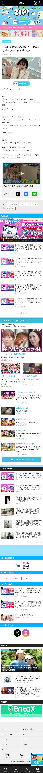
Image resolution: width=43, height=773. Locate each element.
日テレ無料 (26, 565)
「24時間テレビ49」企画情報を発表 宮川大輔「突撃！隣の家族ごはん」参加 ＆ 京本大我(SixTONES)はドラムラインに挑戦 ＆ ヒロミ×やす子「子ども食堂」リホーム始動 (29, 523)
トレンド (35, 204)
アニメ (25, 739)
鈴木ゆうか (10, 208)
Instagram (26, 633)
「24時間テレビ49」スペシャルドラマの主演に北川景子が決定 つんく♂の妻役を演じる (29, 499)
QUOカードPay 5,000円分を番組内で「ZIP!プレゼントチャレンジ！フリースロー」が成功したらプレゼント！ (28, 475)
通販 (3, 749)
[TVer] (21, 21)
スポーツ (4, 739)
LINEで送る (34, 194)
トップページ (7, 757)
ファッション (24, 204)
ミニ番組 (4, 744)
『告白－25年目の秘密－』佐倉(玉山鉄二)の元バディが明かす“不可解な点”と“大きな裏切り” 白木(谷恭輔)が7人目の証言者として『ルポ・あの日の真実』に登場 (28, 535)
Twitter (17, 633)
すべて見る (20, 313)
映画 (24, 734)
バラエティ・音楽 (7, 734)
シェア (26, 194)
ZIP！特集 (6, 578)
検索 (21, 757)
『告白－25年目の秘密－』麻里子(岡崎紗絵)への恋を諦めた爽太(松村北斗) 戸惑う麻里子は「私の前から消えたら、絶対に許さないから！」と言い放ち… (28, 511)
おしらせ (25, 578)
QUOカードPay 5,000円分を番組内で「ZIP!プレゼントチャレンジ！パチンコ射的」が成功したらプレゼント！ (28, 487)
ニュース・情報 (12, 204)
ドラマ (4, 729)
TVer (21, 83)
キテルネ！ (6, 41)
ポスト (18, 194)
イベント (25, 744)
